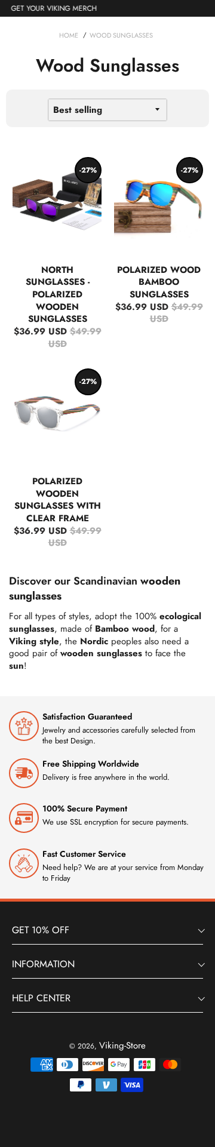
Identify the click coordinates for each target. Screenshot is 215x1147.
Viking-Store (122, 1045)
